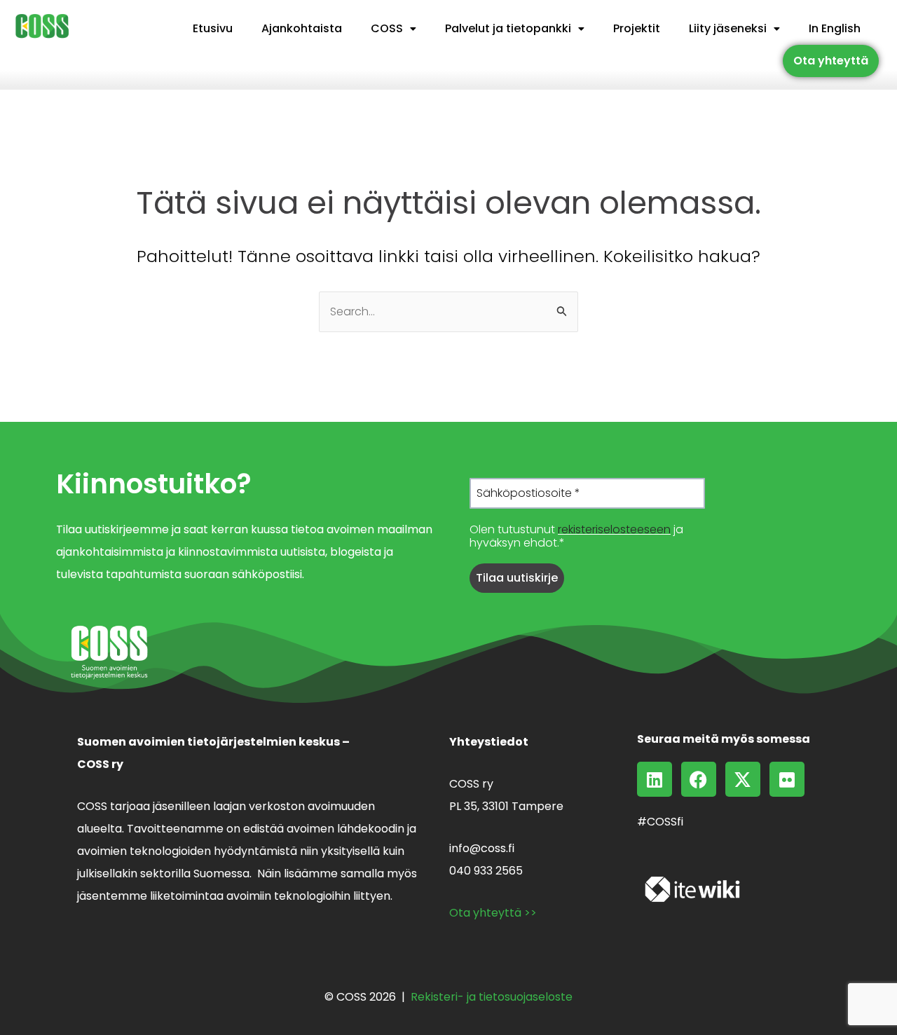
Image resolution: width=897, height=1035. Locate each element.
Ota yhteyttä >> (493, 913)
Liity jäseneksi (728, 28)
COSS (387, 28)
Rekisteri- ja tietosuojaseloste (492, 997)
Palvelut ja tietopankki (508, 28)
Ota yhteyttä (830, 61)
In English (835, 28)
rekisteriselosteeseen (614, 529)
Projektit (636, 28)
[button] (393, 29)
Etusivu (213, 28)
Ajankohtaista (301, 28)
